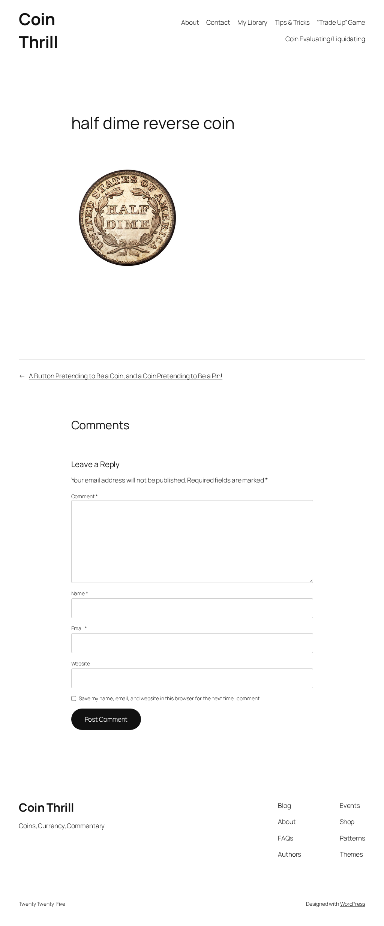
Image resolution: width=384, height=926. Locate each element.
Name (79, 593)
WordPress (352, 903)
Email (79, 628)
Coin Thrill (38, 30)
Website (80, 663)
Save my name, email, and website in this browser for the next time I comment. (169, 698)
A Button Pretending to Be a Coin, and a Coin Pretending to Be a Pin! (125, 375)
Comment (84, 496)
